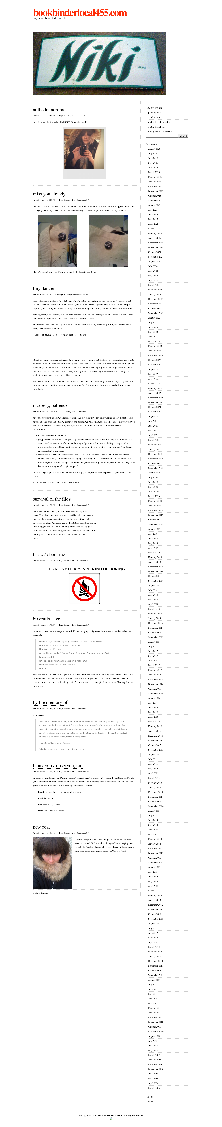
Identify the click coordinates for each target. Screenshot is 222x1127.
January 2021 (154, 449)
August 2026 (154, 148)
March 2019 (154, 552)
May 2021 (153, 430)
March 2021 (154, 439)
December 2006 (155, 1064)
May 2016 (153, 712)
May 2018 (153, 599)
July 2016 (153, 702)
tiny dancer (43, 288)
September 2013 (156, 862)
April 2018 (153, 604)
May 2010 (153, 1050)
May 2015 (153, 768)
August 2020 (154, 472)
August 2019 (154, 529)
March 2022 (154, 383)
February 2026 (155, 177)
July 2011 (153, 984)
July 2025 (153, 209)
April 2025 (153, 223)
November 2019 (155, 514)
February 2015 (155, 782)
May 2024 (153, 275)
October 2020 (154, 463)
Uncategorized (70, 115)
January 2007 (154, 1059)
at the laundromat (50, 109)
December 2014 (155, 792)
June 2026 (153, 158)
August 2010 (154, 1036)
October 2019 (154, 519)
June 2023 (153, 327)
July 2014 (153, 815)
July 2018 (153, 590)
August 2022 (154, 369)
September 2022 (156, 364)
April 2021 (153, 435)
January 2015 (154, 787)
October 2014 (154, 801)
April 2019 (153, 547)
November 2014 (155, 796)
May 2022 (153, 374)
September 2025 (156, 200)
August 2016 (154, 698)
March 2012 (154, 946)
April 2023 (153, 336)
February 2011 (155, 1007)
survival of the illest (52, 498)
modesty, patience (50, 405)
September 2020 (156, 467)
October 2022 (154, 360)
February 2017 (155, 669)
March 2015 (154, 778)
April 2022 (153, 378)
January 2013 (154, 900)
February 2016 (155, 726)
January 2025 (154, 238)
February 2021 (155, 444)
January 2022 (154, 392)
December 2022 (155, 355)
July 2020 (153, 477)
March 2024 (154, 284)
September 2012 (156, 918)
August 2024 (154, 261)
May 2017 (153, 655)
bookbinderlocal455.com (80, 11)
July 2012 (153, 928)
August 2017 (154, 641)
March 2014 (154, 834)
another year (154, 117)
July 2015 (153, 759)
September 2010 (156, 1031)
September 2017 (156, 637)
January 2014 (154, 843)
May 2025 (153, 219)
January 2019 (154, 561)
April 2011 (153, 998)
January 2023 (154, 350)
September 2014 (156, 806)
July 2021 (153, 421)
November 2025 (155, 191)
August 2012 (154, 923)
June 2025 (153, 214)
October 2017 (154, 632)
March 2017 (154, 665)
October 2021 (154, 406)
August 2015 (154, 754)
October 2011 (154, 970)
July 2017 (153, 646)
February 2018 (155, 613)
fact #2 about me (49, 554)
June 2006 (153, 1073)
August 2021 (154, 416)
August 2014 (154, 810)
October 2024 (154, 252)
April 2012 (153, 942)
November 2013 (155, 853)
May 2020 (153, 486)
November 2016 (155, 684)
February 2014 (155, 839)
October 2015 (154, 745)
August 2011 (154, 979)
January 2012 (154, 956)
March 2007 (154, 1054)
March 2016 (154, 721)
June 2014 (153, 820)
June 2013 (153, 876)
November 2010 (155, 1022)
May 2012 (153, 937)
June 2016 (153, 707)
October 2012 (154, 914)
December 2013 (155, 848)
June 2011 (153, 989)
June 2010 (153, 1045)
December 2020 (155, 453)
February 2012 (155, 951)
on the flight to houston (159, 121)
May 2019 (153, 543)
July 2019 (153, 533)
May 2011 (153, 993)
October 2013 (154, 857)
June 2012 (153, 932)
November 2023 (155, 303)
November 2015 (155, 740)
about (151, 1101)
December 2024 (155, 242)
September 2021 (156, 411)
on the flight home (156, 126)
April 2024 (153, 280)
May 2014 (153, 824)
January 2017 (154, 674)
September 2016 (156, 693)
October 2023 (154, 308)
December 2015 (155, 735)
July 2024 (153, 266)
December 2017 (155, 622)
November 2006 (155, 1069)
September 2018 (156, 580)
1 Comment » (82, 560)
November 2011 (155, 965)
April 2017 (153, 660)
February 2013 (155, 895)
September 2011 (156, 975)
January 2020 (154, 505)
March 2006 (154, 1087)
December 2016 (155, 679)
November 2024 (155, 247)
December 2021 (155, 397)
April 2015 (153, 773)
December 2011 (155, 961)
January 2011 (154, 1012)
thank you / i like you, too (58, 765)
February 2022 (155, 388)
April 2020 (153, 491)
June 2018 (153, 594)
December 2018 (155, 566)
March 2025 (154, 228)
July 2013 (153, 871)
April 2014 (153, 829)
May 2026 (153, 162)
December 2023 (155, 299)
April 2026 (153, 167)
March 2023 (154, 341)
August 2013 (154, 867)
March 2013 (154, 890)
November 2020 (155, 458)
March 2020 (154, 496)
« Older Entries (40, 892)
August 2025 (154, 205)
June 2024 (153, 270)
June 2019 (153, 538)
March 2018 (154, 608)
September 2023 (156, 313)
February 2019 (155, 557)
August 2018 (154, 585)
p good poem (154, 112)
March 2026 (154, 172)
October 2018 (154, 575)
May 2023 (153, 331)
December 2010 (155, 1017)
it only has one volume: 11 (160, 131)
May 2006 (153, 1078)
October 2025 (154, 195)
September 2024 (156, 256)
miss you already (49, 193)
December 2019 (155, 510)
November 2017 (155, 627)
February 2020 (155, 500)
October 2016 (154, 688)
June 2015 (153, 763)
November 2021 (155, 402)
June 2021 (153, 425)
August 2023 (154, 317)
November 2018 (155, 571)
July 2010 (153, 1040)
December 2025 (155, 186)
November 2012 (155, 909)
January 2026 (154, 181)
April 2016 (153, 716)
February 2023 (155, 345)
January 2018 (154, 618)
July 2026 (153, 153)
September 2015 (156, 749)
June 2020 (153, 482)
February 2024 (155, 289)
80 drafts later (46, 618)
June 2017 (153, 651)
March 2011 (154, 1003)
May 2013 (153, 881)
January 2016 (154, 731)
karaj (40, 714)
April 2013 (153, 885)
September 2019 (156, 524)
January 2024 (154, 294)
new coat (41, 826)
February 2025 (155, 233)
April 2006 (153, 1083)
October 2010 (154, 1026)
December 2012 (155, 904)
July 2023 (153, 322)
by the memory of (50, 702)
